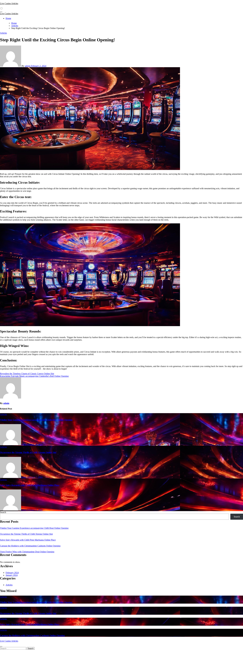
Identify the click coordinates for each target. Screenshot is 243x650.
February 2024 (12, 572)
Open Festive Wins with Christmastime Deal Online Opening (27, 551)
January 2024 (12, 575)
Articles (3, 33)
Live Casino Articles (9, 3)
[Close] (1, 646)
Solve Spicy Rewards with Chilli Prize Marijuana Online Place (29, 485)
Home (8, 18)
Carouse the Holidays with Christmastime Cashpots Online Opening (30, 546)
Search (3, 512)
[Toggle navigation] (1, 11)
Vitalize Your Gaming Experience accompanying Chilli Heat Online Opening (36, 420)
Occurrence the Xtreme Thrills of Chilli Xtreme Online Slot (28, 452)
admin (28, 66)
